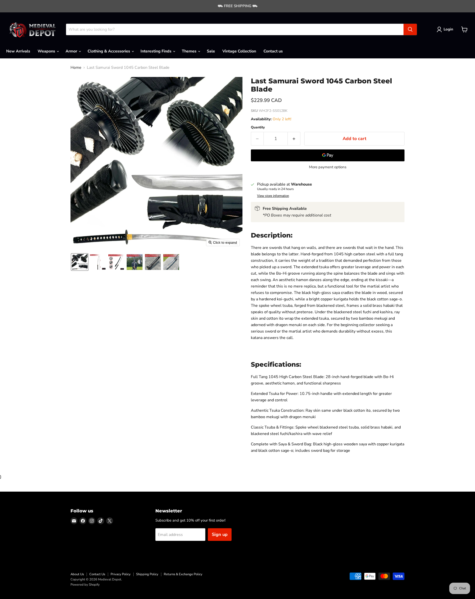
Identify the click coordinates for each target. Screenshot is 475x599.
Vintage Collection (239, 51)
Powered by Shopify (85, 584)
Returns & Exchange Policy (183, 574)
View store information (273, 196)
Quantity (258, 127)
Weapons (47, 51)
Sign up (220, 534)
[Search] (410, 29)
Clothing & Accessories (109, 51)
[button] (446, 29)
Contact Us (97, 574)
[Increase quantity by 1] (294, 138)
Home (76, 67)
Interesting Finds (156, 51)
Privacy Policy (121, 574)
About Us (77, 574)
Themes (189, 51)
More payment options (327, 167)
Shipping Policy (147, 574)
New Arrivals (18, 51)
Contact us (273, 51)
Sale (211, 51)
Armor (72, 51)
